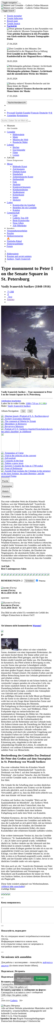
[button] (14, 16)
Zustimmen (41, 978)
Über (15, 1016)
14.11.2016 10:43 (9, 608)
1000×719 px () (36, 403)
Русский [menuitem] (11, 113)
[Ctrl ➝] (12, 453)
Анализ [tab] (10, 299)
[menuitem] (50, 113)
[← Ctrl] (27, 431)
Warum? (37, 625)
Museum (12, 126)
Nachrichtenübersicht (17, 103)
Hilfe (3, 1016)
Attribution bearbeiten (11, 401)
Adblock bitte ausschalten (12, 886)
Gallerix (14, 1000)
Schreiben (29, 581)
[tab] (10, 291)
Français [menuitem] (35, 113)
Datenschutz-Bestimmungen (14, 1021)
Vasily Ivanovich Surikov (19, 406)
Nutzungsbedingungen (34, 1018)
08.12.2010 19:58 (9, 593)
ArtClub (15, 158)
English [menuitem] (19, 113)
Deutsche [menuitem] (43, 113)
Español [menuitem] (27, 113)
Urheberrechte (33, 1021)
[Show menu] (20, 3)
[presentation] (30, 302)
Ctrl (23, 411)
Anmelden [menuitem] (11, 115)
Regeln (20, 1018)
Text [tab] (9, 297)
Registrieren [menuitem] (22, 115)
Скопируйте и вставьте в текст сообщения (22, 992)
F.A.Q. (9, 1016)
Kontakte (22, 1016)
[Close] (29, 121)
